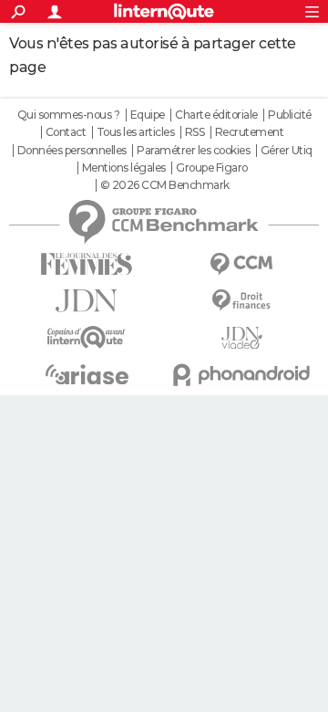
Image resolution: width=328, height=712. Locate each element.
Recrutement (249, 132)
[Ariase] (86, 374)
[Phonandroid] (241, 374)
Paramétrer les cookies (193, 150)
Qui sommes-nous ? (68, 115)
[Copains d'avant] (86, 337)
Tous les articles (136, 132)
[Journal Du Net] (86, 300)
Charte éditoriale (216, 115)
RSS (195, 132)
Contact (66, 132)
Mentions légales (124, 168)
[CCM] (241, 264)
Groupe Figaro (212, 168)
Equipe (147, 115)
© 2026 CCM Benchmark (165, 185)
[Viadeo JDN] (241, 338)
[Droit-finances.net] (241, 300)
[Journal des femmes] (86, 264)
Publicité (290, 115)
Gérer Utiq (287, 150)
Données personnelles (72, 150)
